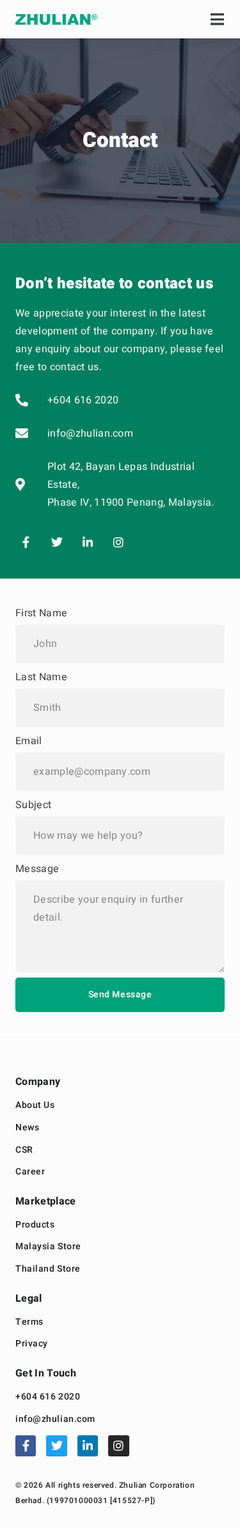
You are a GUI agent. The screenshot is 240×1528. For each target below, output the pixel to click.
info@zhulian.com (55, 1420)
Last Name (41, 677)
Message (37, 869)
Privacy (31, 1344)
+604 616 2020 (47, 1397)
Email (28, 741)
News (27, 1128)
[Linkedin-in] (87, 542)
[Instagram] (118, 542)
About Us (34, 1106)
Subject (33, 805)
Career (30, 1172)
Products (34, 1225)
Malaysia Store (48, 1247)
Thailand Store (48, 1269)
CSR (24, 1150)
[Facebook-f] (25, 542)
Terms (29, 1322)
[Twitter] (56, 542)
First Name (41, 613)
